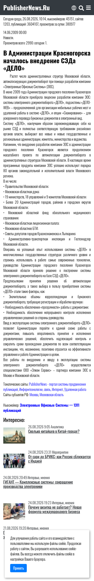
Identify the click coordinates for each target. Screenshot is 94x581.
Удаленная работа (75, 389)
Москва (34, 394)
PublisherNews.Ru (26, 7)
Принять (18, 568)
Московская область (52, 394)
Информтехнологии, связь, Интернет (41, 389)
